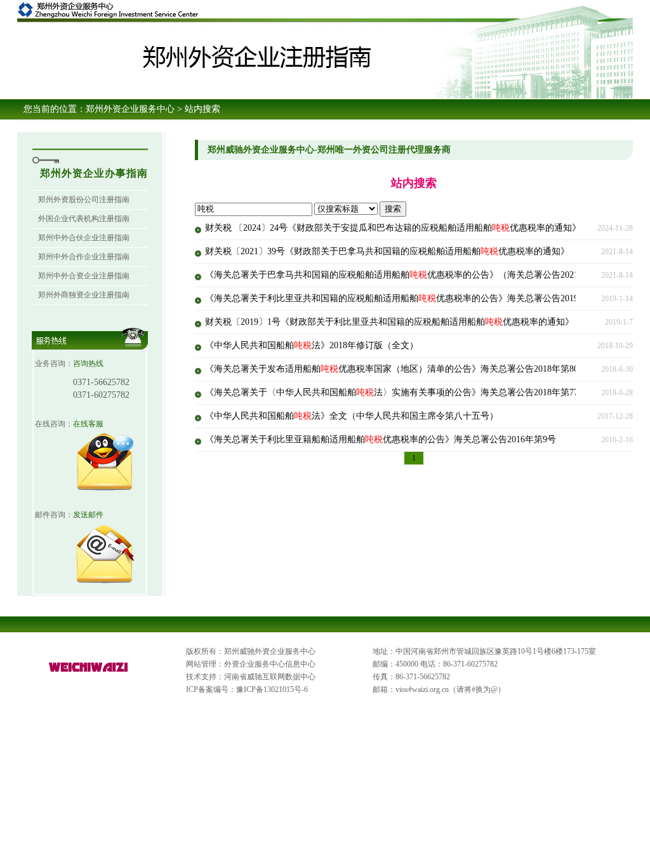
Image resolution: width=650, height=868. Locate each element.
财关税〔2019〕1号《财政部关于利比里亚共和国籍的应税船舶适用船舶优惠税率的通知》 (389, 322)
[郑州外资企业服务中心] (89, 672)
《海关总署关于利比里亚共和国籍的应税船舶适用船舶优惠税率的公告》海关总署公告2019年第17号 (409, 298)
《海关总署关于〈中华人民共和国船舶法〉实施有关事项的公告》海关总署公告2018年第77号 (396, 392)
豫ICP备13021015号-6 (272, 689)
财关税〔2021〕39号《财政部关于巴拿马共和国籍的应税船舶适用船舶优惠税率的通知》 (387, 251)
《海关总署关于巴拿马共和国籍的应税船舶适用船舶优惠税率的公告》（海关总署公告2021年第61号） (414, 275)
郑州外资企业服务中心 (130, 109)
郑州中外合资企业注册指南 (83, 275)
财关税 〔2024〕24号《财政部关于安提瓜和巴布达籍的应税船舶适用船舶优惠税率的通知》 (393, 228)
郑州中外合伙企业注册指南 (83, 237)
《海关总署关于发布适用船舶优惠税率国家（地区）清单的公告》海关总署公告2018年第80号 (396, 369)
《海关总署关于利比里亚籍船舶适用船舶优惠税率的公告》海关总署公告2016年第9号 (380, 439)
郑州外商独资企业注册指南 (83, 294)
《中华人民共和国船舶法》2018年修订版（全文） (311, 345)
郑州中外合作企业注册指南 (83, 256)
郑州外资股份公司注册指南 (83, 199)
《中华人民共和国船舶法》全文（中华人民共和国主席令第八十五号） (351, 416)
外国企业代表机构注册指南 (83, 218)
